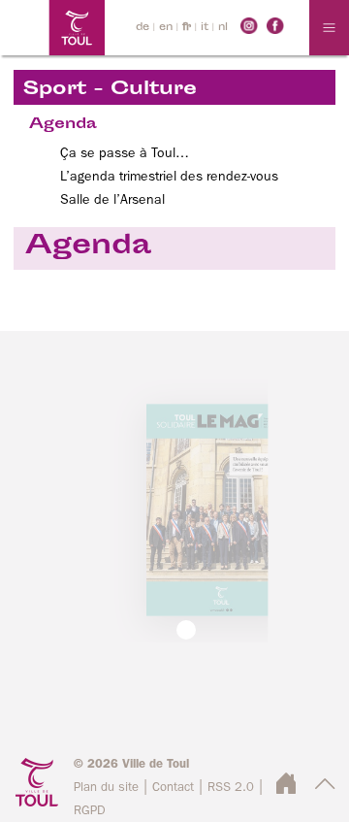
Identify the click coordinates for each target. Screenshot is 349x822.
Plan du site (106, 787)
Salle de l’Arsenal (112, 200)
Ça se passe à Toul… (124, 153)
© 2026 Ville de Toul (131, 764)
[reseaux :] (249, 25)
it (204, 27)
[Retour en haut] (325, 789)
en (166, 27)
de (142, 27)
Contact (173, 787)
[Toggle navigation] (329, 27)
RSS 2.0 (230, 787)
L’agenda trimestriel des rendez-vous (169, 176)
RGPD (90, 811)
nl (223, 27)
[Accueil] (52, 27)
